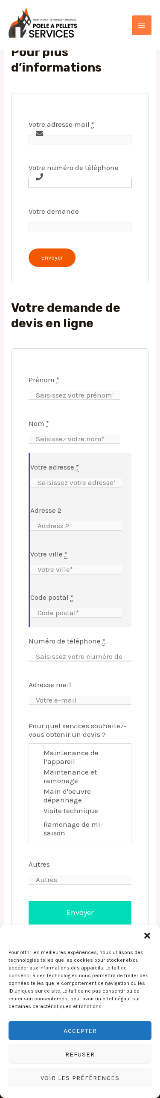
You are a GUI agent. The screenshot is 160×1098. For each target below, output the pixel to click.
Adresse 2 (45, 510)
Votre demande (54, 211)
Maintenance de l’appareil (71, 757)
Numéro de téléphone (67, 641)
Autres (39, 864)
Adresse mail (50, 684)
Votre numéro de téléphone (74, 167)
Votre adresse (54, 467)
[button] (147, 935)
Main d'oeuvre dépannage (67, 795)
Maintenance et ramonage (70, 776)
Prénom (44, 379)
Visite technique (71, 810)
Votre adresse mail (61, 124)
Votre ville (48, 554)
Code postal (51, 597)
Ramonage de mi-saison (73, 828)
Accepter (80, 1031)
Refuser (80, 1054)
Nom (39, 423)
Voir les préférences (80, 1078)
